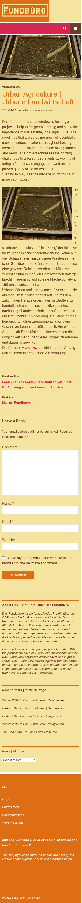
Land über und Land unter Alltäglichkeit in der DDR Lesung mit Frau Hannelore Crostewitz (36, 382)
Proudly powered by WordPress (21, 897)
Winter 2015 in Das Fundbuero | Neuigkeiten (33, 724)
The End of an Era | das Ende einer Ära (29, 731)
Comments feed (13, 814)
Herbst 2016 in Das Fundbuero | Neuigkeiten (33, 708)
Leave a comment (43, 110)
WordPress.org (12, 822)
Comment (10, 447)
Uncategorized (11, 86)
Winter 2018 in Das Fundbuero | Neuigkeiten (33, 700)
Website (8, 540)
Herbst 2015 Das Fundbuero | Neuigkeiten (31, 716)
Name (8, 503)
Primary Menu (75, 28)
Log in (6, 799)
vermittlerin (24, 110)
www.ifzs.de (61, 174)
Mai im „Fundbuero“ (17, 400)
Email (7, 521)
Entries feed (10, 807)
